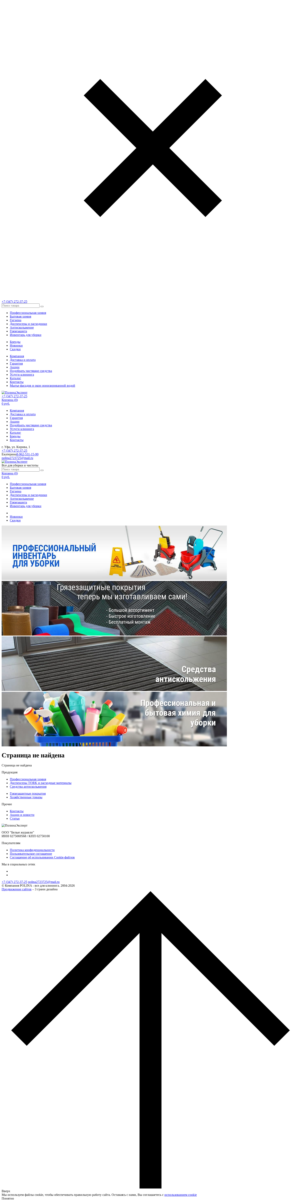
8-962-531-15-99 (27, 454)
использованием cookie (180, 1194)
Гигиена (15, 320)
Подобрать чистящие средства (31, 371)
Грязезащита (18, 331)
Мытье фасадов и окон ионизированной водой (42, 385)
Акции (14, 367)
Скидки (15, 349)
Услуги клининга (22, 374)
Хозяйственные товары (26, 797)
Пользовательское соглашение (31, 853)
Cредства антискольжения (28, 786)
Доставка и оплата (23, 360)
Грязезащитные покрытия (28, 793)
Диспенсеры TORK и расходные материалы (40, 783)
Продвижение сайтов (17, 889)
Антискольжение (22, 327)
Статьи (15, 818)
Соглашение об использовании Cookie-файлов (42, 857)
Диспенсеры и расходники (28, 324)
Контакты (17, 382)
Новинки (16, 345)
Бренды (15, 342)
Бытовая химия (20, 316)
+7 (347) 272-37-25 (14, 301)
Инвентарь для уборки (25, 335)
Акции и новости (22, 815)
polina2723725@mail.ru (17, 458)
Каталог (15, 378)
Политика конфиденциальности (32, 850)
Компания (17, 356)
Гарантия (16, 363)
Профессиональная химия (28, 313)
